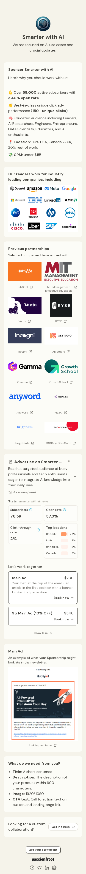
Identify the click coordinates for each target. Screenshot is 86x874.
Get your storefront (43, 850)
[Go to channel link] (68, 462)
